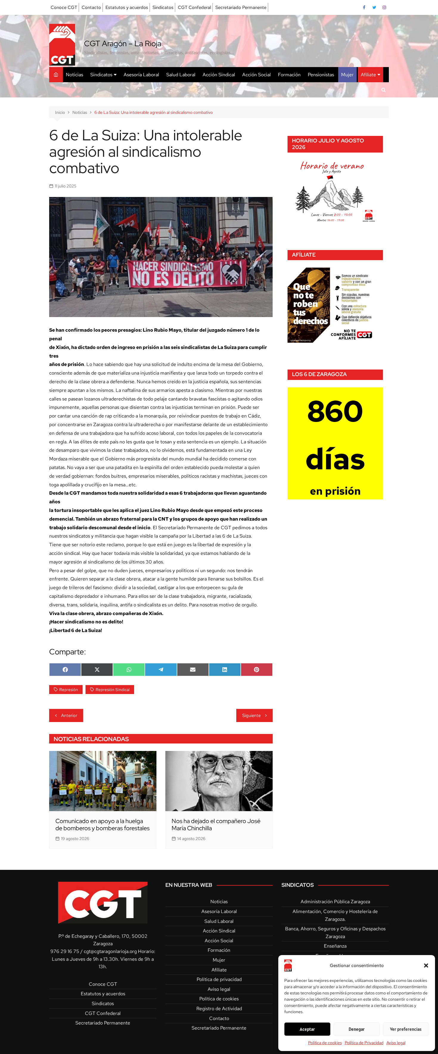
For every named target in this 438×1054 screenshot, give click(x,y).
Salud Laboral (180, 75)
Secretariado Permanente (240, 7)
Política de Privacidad (364, 1042)
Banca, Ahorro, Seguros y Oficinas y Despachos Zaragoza (335, 933)
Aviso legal (396, 1042)
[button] (426, 965)
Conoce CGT (64, 7)
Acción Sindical (219, 75)
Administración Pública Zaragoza (335, 901)
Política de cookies (325, 1042)
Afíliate (368, 75)
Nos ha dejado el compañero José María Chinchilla (216, 824)
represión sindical (113, 689)
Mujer (347, 75)
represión (68, 689)
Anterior (69, 715)
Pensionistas (321, 75)
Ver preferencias (406, 1029)
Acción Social (256, 75)
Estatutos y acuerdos (126, 7)
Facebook (364, 7)
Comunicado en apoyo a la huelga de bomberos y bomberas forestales (102, 824)
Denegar (357, 1029)
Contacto (91, 7)
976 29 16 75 (64, 951)
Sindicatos (163, 7)
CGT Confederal (194, 7)
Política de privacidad (219, 979)
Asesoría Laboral (141, 75)
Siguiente (251, 715)
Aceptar (307, 1029)
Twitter (374, 7)
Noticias (74, 75)
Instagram (384, 7)
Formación (289, 75)
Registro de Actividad (219, 1008)
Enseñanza (335, 946)
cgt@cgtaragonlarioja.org (110, 951)
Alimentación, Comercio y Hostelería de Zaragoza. (335, 915)
